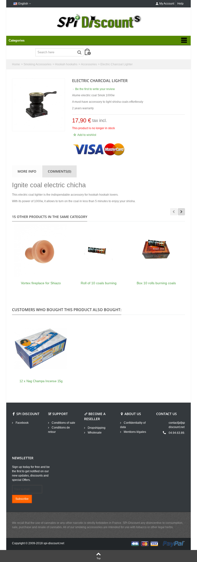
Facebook (22, 422)
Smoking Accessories (37, 64)
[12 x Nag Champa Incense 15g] (40, 348)
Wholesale (94, 432)
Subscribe (22, 499)
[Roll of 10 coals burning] (98, 250)
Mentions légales (134, 432)
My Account (166, 3)
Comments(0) (59, 171)
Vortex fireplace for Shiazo (41, 283)
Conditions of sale (63, 422)
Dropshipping (96, 427)
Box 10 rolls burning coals (156, 283)
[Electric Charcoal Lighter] (38, 105)
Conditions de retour (59, 430)
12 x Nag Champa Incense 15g (40, 381)
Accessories (89, 64)
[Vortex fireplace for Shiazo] (40, 250)
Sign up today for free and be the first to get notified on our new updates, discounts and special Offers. (31, 473)
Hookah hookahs (66, 64)
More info (27, 171)
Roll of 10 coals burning (99, 283)
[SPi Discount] (98, 21)
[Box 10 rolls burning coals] (156, 250)
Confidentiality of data (133, 425)
